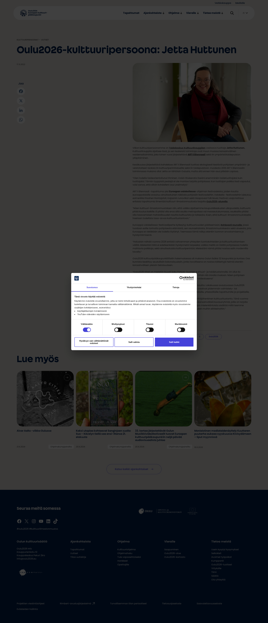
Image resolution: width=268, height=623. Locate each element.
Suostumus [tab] (92, 287)
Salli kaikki (174, 342)
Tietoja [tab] (176, 287)
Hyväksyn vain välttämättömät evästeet (93, 342)
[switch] (118, 329)
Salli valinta (134, 342)
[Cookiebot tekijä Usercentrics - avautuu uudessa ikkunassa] (181, 278)
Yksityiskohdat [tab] (134, 287)
